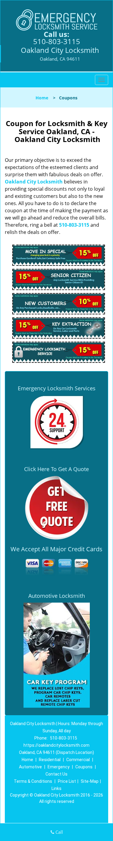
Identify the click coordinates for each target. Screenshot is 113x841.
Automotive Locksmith (56, 595)
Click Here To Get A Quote (56, 469)
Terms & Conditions (33, 781)
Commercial (78, 759)
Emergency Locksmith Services (57, 388)
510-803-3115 (56, 41)
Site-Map (90, 781)
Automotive (30, 766)
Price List (67, 781)
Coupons (84, 766)
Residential (50, 759)
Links (56, 788)
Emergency (59, 766)
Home (42, 98)
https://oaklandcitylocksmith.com (56, 745)
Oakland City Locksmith (34, 181)
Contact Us (56, 774)
